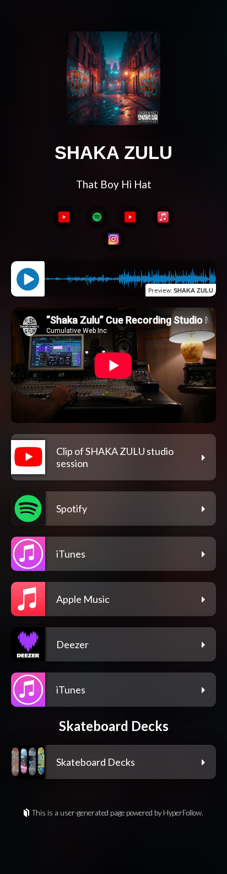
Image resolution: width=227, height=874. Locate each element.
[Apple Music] (163, 217)
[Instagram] (113, 239)
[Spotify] (97, 217)
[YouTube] (64, 217)
